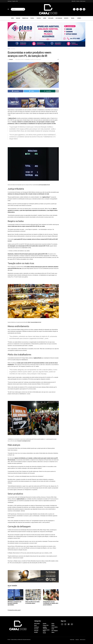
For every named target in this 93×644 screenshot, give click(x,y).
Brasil (72, 18)
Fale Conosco (82, 1)
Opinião (79, 18)
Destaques (36, 627)
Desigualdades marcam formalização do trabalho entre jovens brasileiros (50, 603)
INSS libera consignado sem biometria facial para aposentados (14, 603)
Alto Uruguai (59, 18)
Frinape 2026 (25, 18)
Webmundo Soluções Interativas (24, 639)
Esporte (66, 18)
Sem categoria (54, 630)
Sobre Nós (74, 1)
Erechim (18, 18)
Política (39, 18)
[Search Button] (23, 9)
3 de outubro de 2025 (19, 59)
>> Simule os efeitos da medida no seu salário (19, 250)
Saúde (44, 18)
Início (12, 18)
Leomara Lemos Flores (46, 630)
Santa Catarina (54, 627)
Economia (13, 48)
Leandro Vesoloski (45, 628)
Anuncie (77, 1)
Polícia (32, 18)
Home (9, 48)
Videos (52, 632)
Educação (50, 18)
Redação (11, 59)
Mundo (44, 632)
